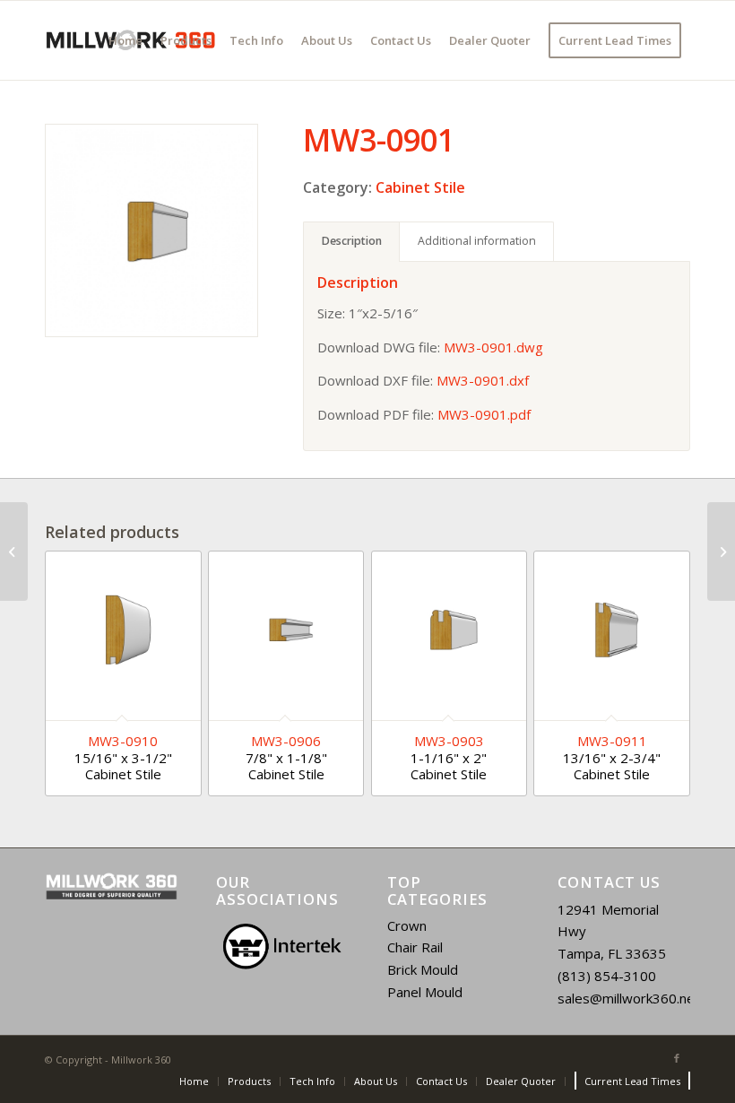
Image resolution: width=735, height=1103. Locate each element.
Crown (407, 925)
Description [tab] (352, 240)
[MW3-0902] (721, 551)
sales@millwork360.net (629, 998)
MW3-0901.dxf (483, 380)
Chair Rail (415, 947)
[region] (282, 946)
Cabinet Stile (420, 187)
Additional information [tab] (477, 240)
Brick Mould (422, 969)
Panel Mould (425, 992)
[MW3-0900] (14, 551)
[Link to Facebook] (676, 1058)
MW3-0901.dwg (493, 347)
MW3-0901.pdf (484, 414)
